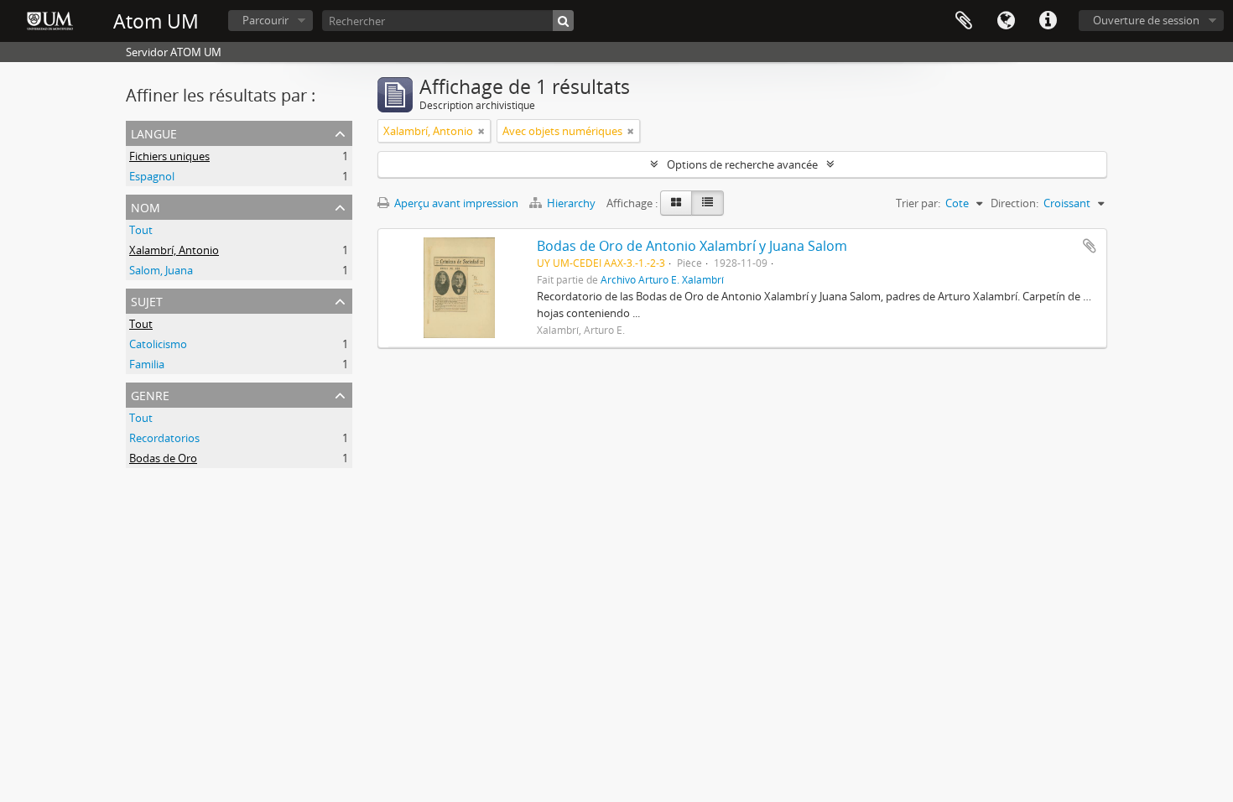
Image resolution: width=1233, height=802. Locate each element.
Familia (146, 364)
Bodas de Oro (163, 458)
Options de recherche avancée (742, 164)
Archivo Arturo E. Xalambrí (662, 279)
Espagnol (151, 176)
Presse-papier (964, 21)
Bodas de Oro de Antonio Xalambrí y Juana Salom (692, 246)
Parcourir (265, 20)
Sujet (147, 300)
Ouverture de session (1146, 20)
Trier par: (918, 203)
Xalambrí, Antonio (174, 250)
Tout (141, 229)
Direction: (1014, 203)
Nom (145, 206)
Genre (150, 394)
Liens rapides (1048, 21)
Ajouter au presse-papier (1089, 245)
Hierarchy (571, 203)
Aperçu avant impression (455, 203)
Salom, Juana (161, 270)
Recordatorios (164, 437)
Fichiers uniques (169, 156)
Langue (1006, 21)
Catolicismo (158, 344)
